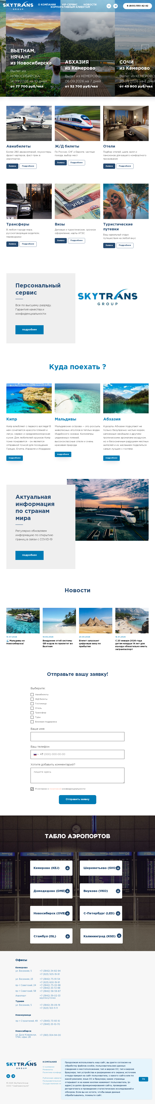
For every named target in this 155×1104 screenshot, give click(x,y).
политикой (55, 789)
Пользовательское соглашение (58, 1081)
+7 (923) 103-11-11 (49, 1008)
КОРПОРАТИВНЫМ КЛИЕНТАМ (70, 7)
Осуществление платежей (56, 1084)
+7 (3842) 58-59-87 (50, 991)
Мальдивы (65, 419)
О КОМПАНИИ (47, 5)
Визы (60, 224)
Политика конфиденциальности (58, 1072)
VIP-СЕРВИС (70, 5)
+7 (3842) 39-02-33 (50, 996)
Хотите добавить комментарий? (53, 765)
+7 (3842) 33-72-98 (50, 988)
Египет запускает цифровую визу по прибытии (90, 643)
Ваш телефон (40, 747)
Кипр (11, 419)
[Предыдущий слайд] (10, 48)
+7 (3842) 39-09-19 (50, 1005)
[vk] (109, 6)
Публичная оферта (52, 1078)
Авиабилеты (18, 146)
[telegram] (115, 6)
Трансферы (17, 224)
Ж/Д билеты (67, 146)
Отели (109, 146)
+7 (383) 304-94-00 (50, 1035)
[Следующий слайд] (145, 48)
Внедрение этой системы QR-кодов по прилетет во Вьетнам (58, 643)
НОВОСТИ (90, 5)
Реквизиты (48, 1069)
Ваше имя (38, 729)
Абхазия (112, 419)
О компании (48, 1067)
